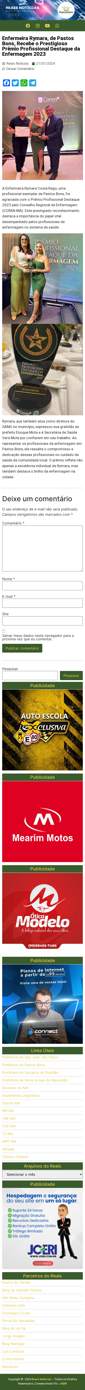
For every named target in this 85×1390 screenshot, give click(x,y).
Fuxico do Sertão (16, 1282)
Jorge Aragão (13, 1336)
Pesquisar (10, 669)
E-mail (8, 596)
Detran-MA (11, 1103)
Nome (8, 579)
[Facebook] (28, 25)
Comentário (13, 523)
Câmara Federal (15, 1156)
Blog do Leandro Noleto (22, 1290)
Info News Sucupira (18, 1298)
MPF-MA (9, 1141)
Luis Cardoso (13, 1351)
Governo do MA (15, 1088)
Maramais (10, 1366)
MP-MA (8, 1111)
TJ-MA (7, 1134)
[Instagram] (37, 25)
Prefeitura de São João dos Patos (30, 1057)
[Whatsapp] (57, 25)
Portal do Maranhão (18, 1320)
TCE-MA (9, 1126)
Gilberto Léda (13, 1305)
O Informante (13, 1359)
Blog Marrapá (13, 1343)
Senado (8, 1149)
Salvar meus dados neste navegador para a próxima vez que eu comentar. (38, 637)
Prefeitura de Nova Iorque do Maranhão (35, 1080)
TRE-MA (9, 1118)
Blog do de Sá (14, 1328)
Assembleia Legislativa (21, 1095)
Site (5, 614)
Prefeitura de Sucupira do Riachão (30, 1072)
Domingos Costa (16, 1313)
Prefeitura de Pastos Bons (23, 1065)
